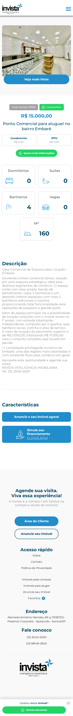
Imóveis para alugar (36, 585)
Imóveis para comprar (36, 579)
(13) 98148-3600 (36, 643)
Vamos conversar (36, 709)
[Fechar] (68, 703)
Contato (36, 561)
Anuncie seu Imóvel (36, 534)
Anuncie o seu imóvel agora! (36, 417)
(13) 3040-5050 (37, 637)
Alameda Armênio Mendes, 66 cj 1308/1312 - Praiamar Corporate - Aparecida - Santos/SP (36, 619)
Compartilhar (53, 107)
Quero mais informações (39, 153)
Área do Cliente (36, 521)
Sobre (37, 555)
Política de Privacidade (36, 568)
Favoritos (36, 598)
